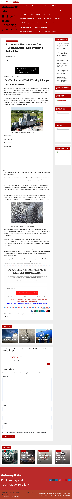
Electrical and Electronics (50, 10)
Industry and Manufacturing (27, 18)
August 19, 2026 (61, 459)
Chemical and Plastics (51, 5)
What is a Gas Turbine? (24, 72)
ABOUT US (51, 493)
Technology (35, 5)
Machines (47, 31)
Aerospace (57, 18)
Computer (38, 10)
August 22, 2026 (9, 459)
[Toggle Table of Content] (36, 69)
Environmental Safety (42, 22)
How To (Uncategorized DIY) (27, 22)
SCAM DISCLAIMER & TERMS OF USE (48, 495)
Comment (5, 376)
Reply (48, 364)
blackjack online (14, 356)
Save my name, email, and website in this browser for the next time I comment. (25, 432)
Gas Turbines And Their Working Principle (27, 70)
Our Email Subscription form (64, 495)
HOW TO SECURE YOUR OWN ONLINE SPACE (62, 53)
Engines (61, 10)
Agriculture (47, 14)
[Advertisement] (27, 161)
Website (4, 423)
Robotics (39, 18)
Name (4, 405)
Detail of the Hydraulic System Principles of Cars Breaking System (63, 45)
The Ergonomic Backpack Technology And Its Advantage (63, 78)
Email (4, 414)
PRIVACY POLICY (66, 493)
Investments (54, 22)
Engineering (38, 14)
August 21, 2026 (26, 459)
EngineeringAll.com (25, 5)
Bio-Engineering (48, 18)
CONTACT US (58, 493)
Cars (42, 5)
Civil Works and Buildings (26, 10)
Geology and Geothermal (26, 14)
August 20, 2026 (44, 459)
